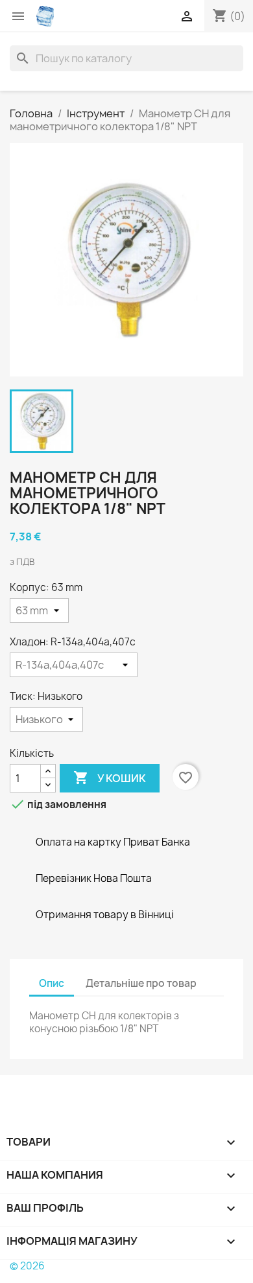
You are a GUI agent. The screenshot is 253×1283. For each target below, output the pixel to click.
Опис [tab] (51, 983)
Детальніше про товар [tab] (141, 983)
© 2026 (27, 1266)
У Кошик (109, 777)
